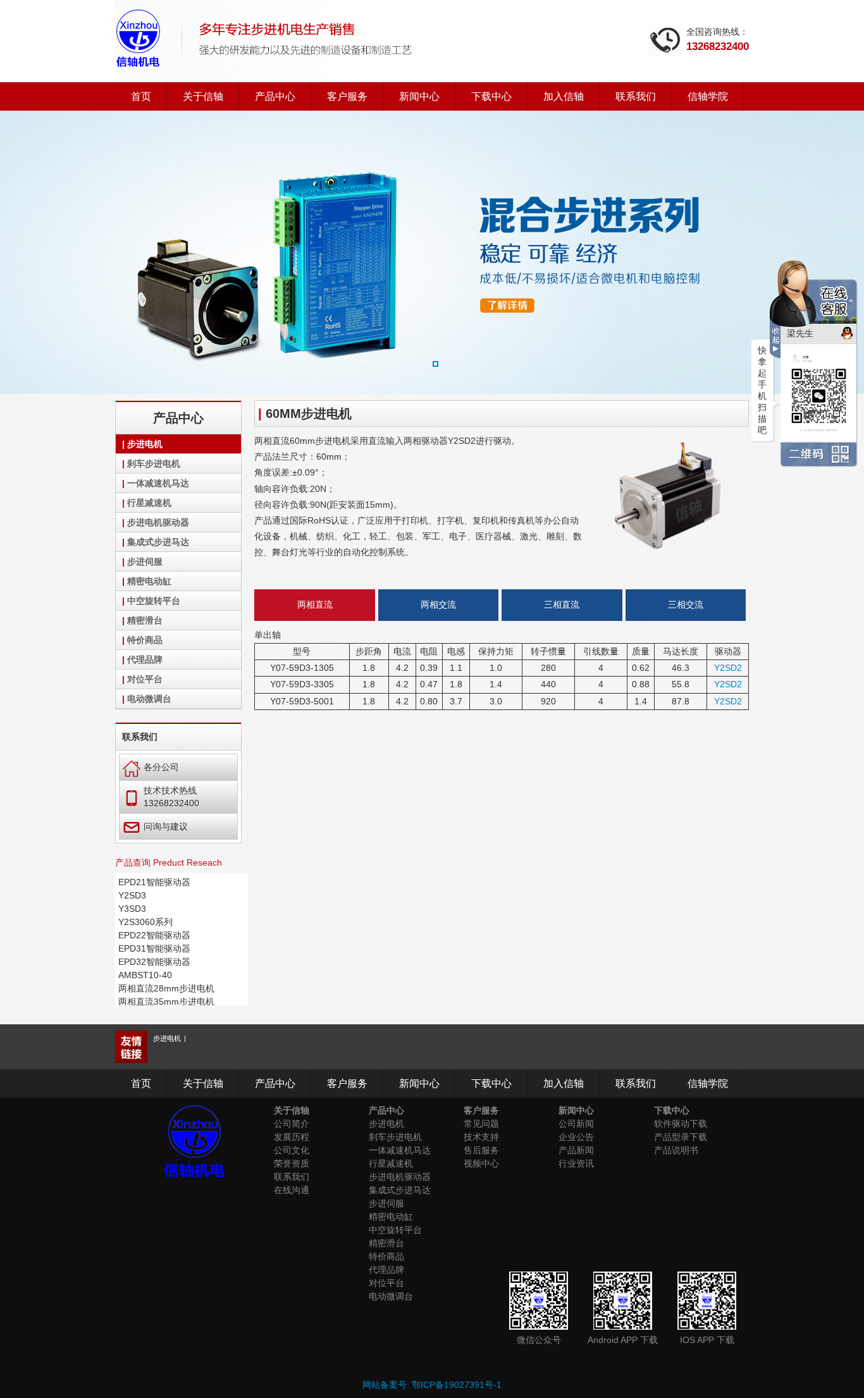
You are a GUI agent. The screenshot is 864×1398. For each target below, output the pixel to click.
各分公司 (151, 766)
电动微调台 (149, 699)
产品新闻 (576, 1150)
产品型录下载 (680, 1137)
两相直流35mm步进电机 (166, 1001)
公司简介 (291, 1124)
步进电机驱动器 (158, 522)
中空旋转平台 (153, 601)
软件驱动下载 (680, 1124)
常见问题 (481, 1124)
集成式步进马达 (158, 542)
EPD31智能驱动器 (154, 948)
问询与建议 (155, 826)
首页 (141, 96)
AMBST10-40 (145, 975)
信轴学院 (708, 96)
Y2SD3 (132, 895)
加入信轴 (563, 96)
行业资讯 (576, 1163)
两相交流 (438, 604)
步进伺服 (145, 561)
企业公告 (576, 1137)
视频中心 (481, 1163)
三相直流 (561, 604)
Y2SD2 (728, 668)
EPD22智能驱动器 (154, 935)
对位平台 (145, 679)
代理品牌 (145, 659)
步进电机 (145, 444)
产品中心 (275, 96)
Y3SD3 (132, 909)
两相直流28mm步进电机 (166, 988)
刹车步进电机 (153, 463)
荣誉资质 (291, 1163)
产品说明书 (676, 1150)
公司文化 (291, 1150)
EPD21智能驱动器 (154, 882)
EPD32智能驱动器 (154, 962)
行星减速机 (149, 503)
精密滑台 (145, 620)
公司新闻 (576, 1124)
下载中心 (491, 96)
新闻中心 (419, 96)
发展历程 (291, 1137)
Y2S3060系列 (145, 922)
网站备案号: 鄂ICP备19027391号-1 (432, 1385)
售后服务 (481, 1150)
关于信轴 (203, 96)
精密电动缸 (149, 581)
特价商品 (145, 640)
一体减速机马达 (158, 483)
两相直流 (315, 604)
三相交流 (685, 604)
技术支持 (481, 1137)
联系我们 (635, 96)
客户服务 (347, 96)
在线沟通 (291, 1190)
